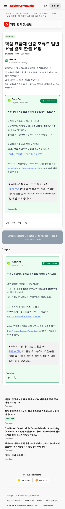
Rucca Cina (16, 99)
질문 (54, 13)
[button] (5, 6)
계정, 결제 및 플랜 (40, 13)
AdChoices (49, 505)
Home (8, 13)
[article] (32, 319)
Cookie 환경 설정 (51, 500)
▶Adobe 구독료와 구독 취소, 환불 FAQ (25, 153)
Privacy (39, 500)
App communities (22, 13)
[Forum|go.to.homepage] (22, 5)
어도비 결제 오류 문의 (15, 455)
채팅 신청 (14, 188)
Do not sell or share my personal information (23, 505)
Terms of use (29, 500)
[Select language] (45, 5)
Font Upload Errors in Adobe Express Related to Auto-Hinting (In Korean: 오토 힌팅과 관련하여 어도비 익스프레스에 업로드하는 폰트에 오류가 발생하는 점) (32, 431)
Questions (9, 406)
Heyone (12, 59)
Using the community (14, 500)
